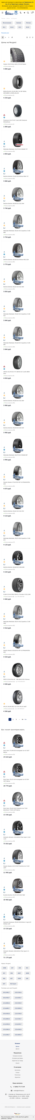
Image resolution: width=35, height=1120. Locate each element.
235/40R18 (6, 1019)
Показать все (5, 33)
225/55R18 (18, 1013)
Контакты (17, 1070)
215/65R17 (18, 1024)
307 (4, 973)
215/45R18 (6, 1024)
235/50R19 (6, 1029)
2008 (4, 968)
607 (4, 984)
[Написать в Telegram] (24, 12)
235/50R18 (18, 1008)
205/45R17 (6, 998)
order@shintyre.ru (19, 1090)
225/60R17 (6, 1008)
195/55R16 (18, 992)
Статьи (17, 1072)
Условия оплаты (17, 1056)
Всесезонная (7, 23)
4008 (27, 973)
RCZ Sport (13, 984)
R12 (4, 27)
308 (11, 973)
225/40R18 (6, 1003)
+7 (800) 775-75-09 (19, 1087)
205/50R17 (6, 992)
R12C (12, 27)
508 (27, 978)
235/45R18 (18, 1029)
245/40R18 (18, 1035)
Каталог (17, 1043)
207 (12, 968)
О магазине (17, 1067)
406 (4, 978)
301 (27, 968)
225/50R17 (6, 1035)
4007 (19, 973)
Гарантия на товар (17, 1060)
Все (26, 719)
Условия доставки (17, 1058)
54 (22, 719)
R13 (20, 27)
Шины (17, 1046)
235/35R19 (18, 1003)
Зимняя (18, 23)
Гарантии (17, 1077)
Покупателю (17, 1053)
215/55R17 (18, 1019)
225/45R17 (18, 998)
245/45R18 (6, 1013)
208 (20, 968)
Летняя (28, 23)
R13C (27, 27)
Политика (17, 1075)
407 (11, 978)
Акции (17, 1063)
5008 (19, 978)
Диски (17, 1049)
